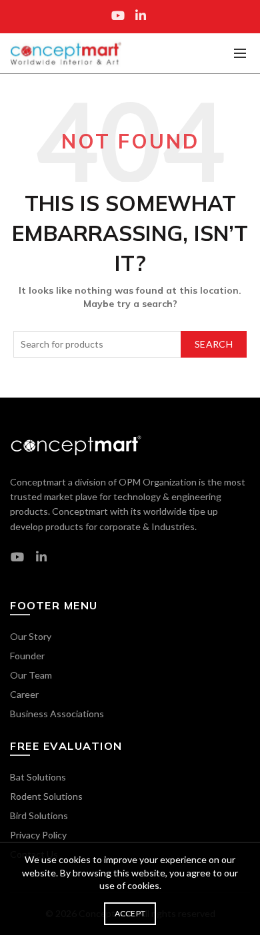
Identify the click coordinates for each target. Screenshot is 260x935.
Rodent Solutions (46, 796)
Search (214, 344)
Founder (27, 655)
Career (24, 694)
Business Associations (57, 713)
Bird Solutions (39, 815)
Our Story (30, 636)
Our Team (31, 675)
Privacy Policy (38, 834)
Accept (130, 913)
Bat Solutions (38, 776)
